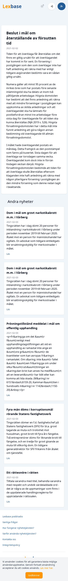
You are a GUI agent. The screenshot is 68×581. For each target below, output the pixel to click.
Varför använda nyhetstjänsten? (19, 533)
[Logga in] (52, 6)
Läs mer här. (46, 567)
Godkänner (34, 575)
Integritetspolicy (11, 544)
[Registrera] (61, 6)
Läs (8, 253)
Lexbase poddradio (13, 516)
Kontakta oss (9, 539)
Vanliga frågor (10, 522)
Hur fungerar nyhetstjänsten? (18, 527)
